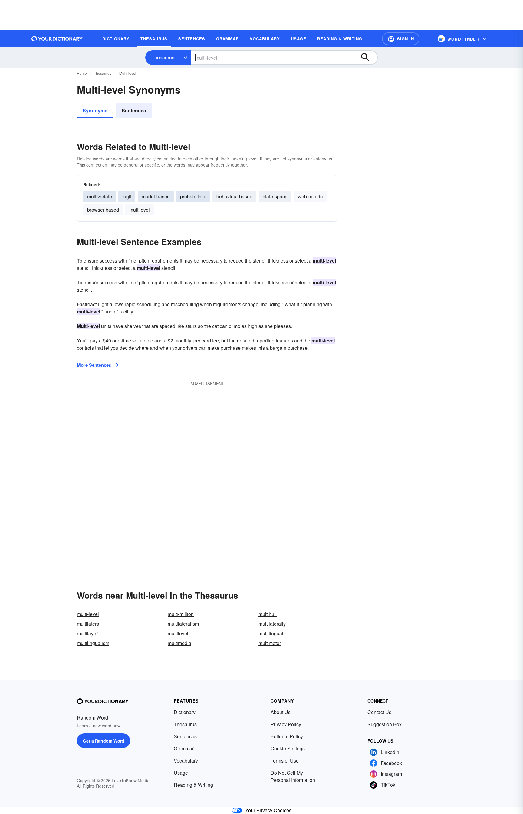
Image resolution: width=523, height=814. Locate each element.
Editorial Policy (287, 736)
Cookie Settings (288, 748)
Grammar (184, 748)
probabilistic (193, 196)
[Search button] (368, 57)
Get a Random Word (103, 741)
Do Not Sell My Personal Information (293, 776)
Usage (181, 772)
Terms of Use (285, 760)
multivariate (99, 196)
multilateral (88, 623)
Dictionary (185, 712)
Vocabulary (186, 760)
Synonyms (95, 110)
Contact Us (379, 712)
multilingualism (93, 643)
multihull (267, 613)
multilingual (270, 633)
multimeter (269, 643)
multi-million (181, 613)
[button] (400, 38)
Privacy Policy (286, 724)
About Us (281, 712)
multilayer (87, 633)
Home (82, 73)
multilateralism (183, 623)
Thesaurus (162, 57)
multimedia (179, 643)
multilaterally (272, 623)
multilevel (139, 209)
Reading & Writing (193, 784)
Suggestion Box (384, 724)
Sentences (134, 110)
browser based (103, 209)
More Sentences (94, 365)
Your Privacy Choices (268, 810)
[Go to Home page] (57, 38)
